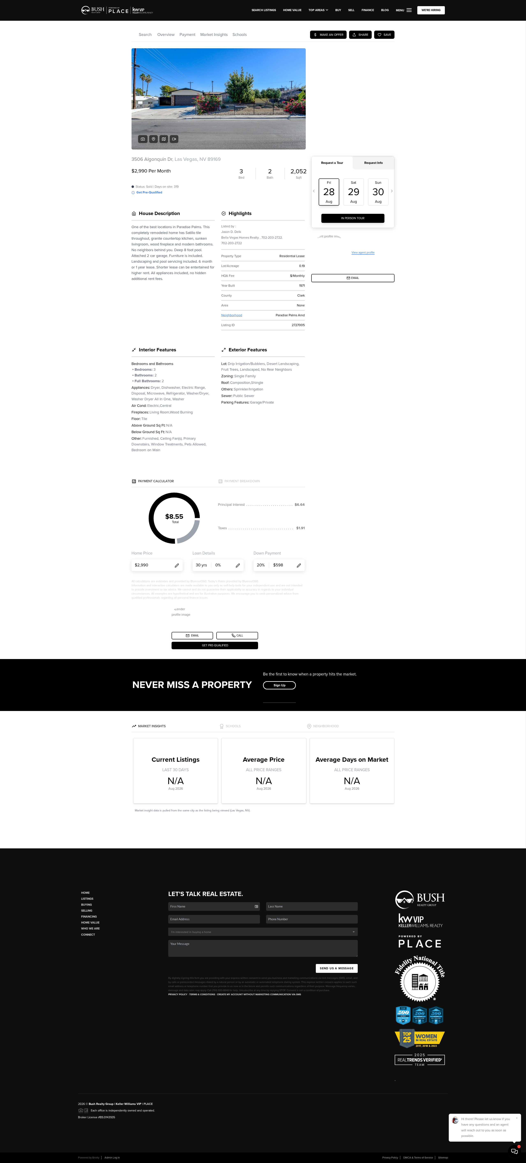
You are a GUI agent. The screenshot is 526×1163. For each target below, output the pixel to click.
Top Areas (316, 10)
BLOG (385, 10)
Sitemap (443, 1157)
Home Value (292, 10)
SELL (351, 10)
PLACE (148, 1104)
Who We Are (90, 928)
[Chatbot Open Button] (514, 1151)
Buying (86, 904)
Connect (88, 934)
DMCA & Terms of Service (418, 1157)
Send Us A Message (337, 968)
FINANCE (368, 10)
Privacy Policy (177, 994)
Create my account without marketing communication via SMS (259, 994)
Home (85, 893)
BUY (338, 10)
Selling (86, 910)
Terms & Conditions (202, 994)
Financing (89, 916)
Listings (87, 899)
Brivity (95, 1157)
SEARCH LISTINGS (264, 10)
